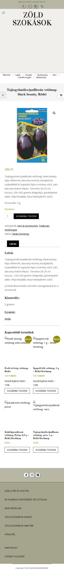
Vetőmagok (11, 229)
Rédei (8, 318)
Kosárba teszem (26, 216)
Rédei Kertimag (20, 233)
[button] (54, 113)
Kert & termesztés (27, 225)
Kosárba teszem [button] (17, 390)
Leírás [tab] (12, 243)
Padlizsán (44, 225)
